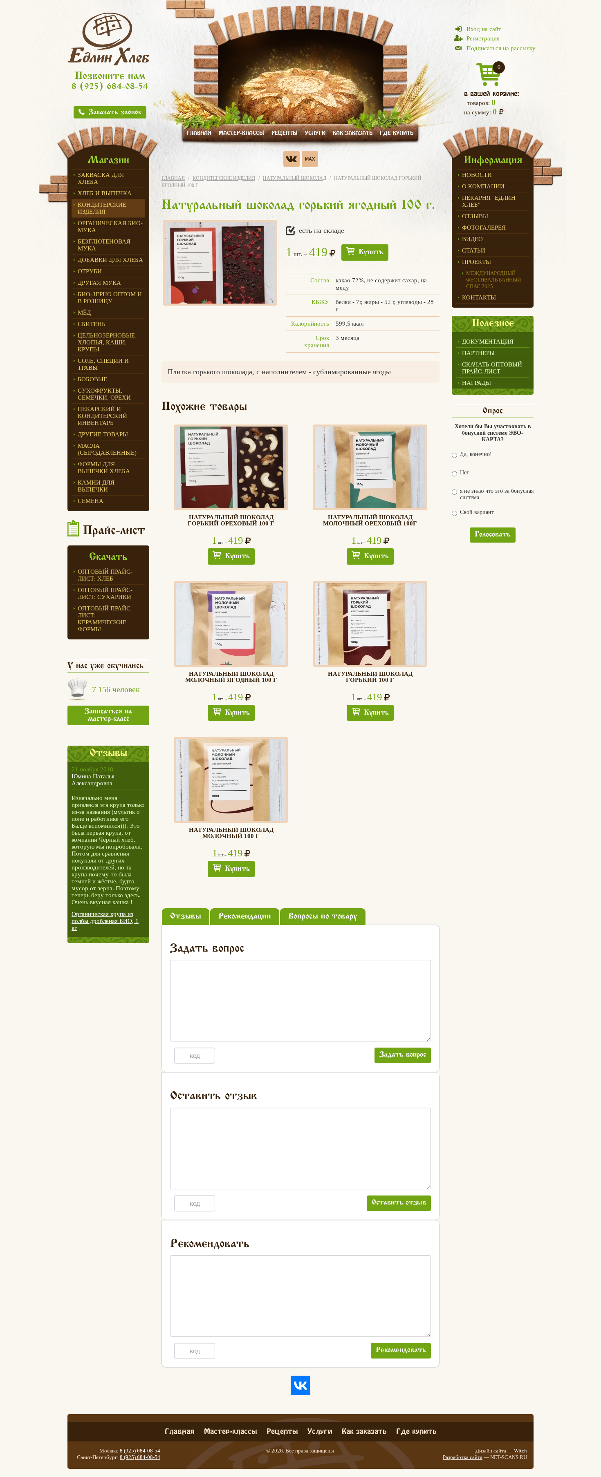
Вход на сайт (483, 29)
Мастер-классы (241, 132)
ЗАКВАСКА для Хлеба (101, 178)
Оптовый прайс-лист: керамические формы (105, 618)
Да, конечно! (476, 454)
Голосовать (493, 535)
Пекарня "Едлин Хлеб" (489, 201)
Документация (488, 341)
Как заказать (352, 132)
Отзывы (475, 216)
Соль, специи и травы (103, 364)
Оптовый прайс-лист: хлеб (105, 575)
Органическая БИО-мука (110, 226)
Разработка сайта (462, 1457)
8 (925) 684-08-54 (110, 87)
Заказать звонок (115, 112)
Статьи (473, 250)
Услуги (315, 132)
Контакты (479, 297)
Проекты (476, 262)
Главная (198, 132)
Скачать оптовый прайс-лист (492, 368)
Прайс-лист (114, 531)
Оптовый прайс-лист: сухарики (105, 593)
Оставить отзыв (399, 1203)
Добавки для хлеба (110, 260)
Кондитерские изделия (102, 208)
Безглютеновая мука (104, 245)
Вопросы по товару (322, 916)
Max (310, 159)
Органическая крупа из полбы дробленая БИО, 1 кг (105, 921)
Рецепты (284, 132)
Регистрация (483, 38)
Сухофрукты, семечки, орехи (104, 394)
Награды (476, 383)
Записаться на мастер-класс (108, 715)
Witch (520, 1451)
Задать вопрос (402, 1055)
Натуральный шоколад (294, 178)
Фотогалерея (484, 227)
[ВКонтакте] (300, 1385)
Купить (371, 252)
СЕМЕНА (90, 501)
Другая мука (99, 282)
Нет (464, 472)
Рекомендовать (401, 1350)
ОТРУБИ (90, 271)
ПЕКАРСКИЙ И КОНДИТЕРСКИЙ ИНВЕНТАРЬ (102, 416)
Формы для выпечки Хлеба (104, 467)
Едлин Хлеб (108, 38)
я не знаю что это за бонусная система (497, 494)
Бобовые (92, 379)
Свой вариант (477, 512)
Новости (477, 175)
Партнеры (478, 353)
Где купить (396, 132)
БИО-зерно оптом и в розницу (110, 297)
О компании (483, 186)
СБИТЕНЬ (91, 324)
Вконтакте (291, 159)
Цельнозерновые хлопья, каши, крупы (106, 342)
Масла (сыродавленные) (107, 449)
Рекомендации (244, 916)
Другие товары (103, 434)
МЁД (84, 312)
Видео (472, 239)
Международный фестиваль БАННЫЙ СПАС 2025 (493, 279)
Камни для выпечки (96, 486)
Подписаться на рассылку (501, 48)
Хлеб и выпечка (105, 193)
